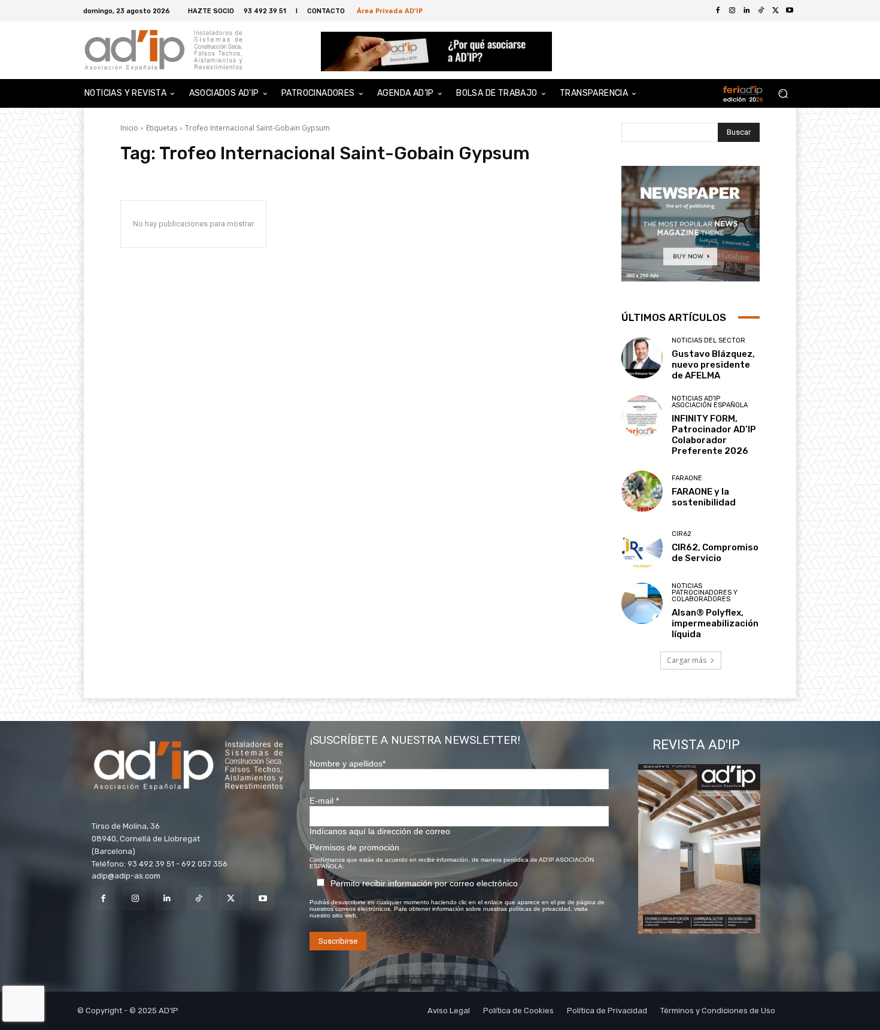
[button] (783, 94)
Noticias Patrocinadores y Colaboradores (705, 592)
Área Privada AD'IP (390, 10)
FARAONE (687, 478)
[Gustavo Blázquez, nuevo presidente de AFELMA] (642, 357)
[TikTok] (199, 898)
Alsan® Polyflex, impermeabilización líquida (715, 623)
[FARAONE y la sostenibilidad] (642, 491)
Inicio (129, 128)
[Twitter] (775, 11)
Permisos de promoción (354, 847)
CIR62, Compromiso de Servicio (715, 553)
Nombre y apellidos (347, 763)
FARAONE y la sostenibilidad (704, 497)
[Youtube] (789, 11)
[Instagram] (135, 898)
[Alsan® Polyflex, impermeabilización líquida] (642, 603)
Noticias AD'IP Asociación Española (710, 401)
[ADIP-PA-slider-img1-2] (437, 51)
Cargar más (686, 660)
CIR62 (681, 534)
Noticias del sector (708, 340)
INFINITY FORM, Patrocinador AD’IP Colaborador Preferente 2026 (714, 434)
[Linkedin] (166, 898)
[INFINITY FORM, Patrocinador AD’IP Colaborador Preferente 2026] (642, 416)
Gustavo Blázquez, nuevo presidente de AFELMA (713, 365)
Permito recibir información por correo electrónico (424, 883)
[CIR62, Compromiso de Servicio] (642, 547)
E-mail (324, 800)
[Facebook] (718, 11)
